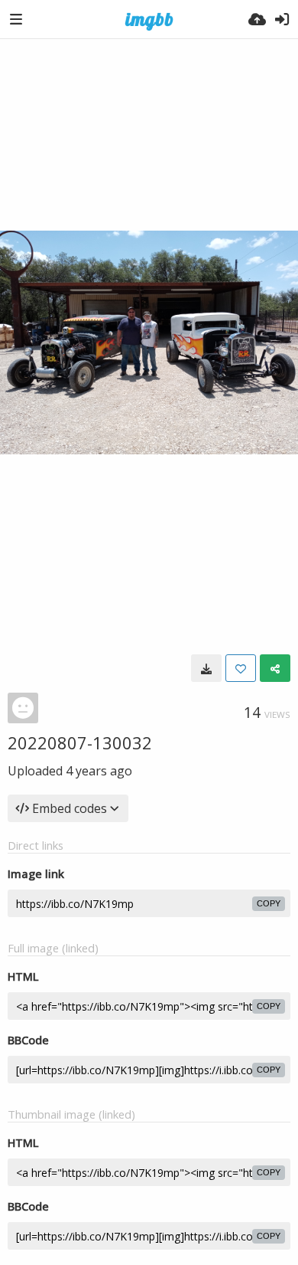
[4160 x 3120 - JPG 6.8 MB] (206, 668)
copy (268, 903)
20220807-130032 (80, 742)
